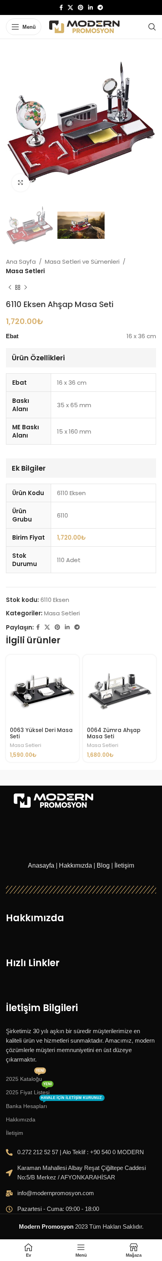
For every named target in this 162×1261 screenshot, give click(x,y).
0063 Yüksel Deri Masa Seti (41, 733)
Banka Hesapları (54, 1104)
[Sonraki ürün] (25, 288)
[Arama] (152, 27)
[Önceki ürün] (10, 288)
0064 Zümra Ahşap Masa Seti (113, 733)
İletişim (124, 865)
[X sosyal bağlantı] (70, 7)
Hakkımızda (75, 865)
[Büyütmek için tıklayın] (20, 183)
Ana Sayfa (21, 261)
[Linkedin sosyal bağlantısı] (90, 7)
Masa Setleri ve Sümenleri (82, 261)
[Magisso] (118, 778)
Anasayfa (41, 865)
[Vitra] (43, 778)
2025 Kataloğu (25, 1077)
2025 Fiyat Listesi (29, 1090)
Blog (103, 865)
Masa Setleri (25, 271)
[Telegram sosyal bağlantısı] (100, 7)
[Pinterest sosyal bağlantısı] (80, 7)
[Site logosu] (84, 26)
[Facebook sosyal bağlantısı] (61, 7)
